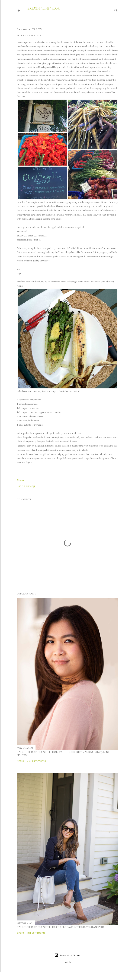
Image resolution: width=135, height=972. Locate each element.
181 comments (36, 932)
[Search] (116, 9)
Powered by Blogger (70, 955)
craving (30, 486)
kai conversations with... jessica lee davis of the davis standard (60, 927)
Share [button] (20, 480)
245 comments (36, 760)
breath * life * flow (43, 8)
